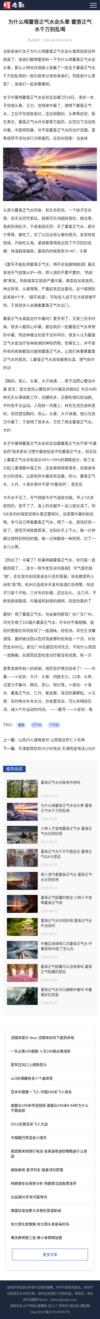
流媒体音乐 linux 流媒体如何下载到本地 (42, 1038)
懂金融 (85, 1306)
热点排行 (34, 40)
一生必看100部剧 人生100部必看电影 (41, 1051)
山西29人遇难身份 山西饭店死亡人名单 (51, 740)
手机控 (63, 1306)
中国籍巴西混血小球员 (29, 1138)
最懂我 (42, 1306)
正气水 (37, 725)
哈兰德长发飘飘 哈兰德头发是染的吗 (40, 1224)
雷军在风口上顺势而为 (29, 1065)
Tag (33, 1312)
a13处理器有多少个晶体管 (32, 1078)
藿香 (21, 725)
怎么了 (53, 1306)
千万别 (54, 725)
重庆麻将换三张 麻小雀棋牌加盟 (36, 1238)
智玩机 (74, 1306)
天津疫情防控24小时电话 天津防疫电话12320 (56, 748)
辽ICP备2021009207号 (54, 1312)
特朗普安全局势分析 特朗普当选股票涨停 (43, 1183)
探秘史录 (16, 1306)
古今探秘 (30, 1306)
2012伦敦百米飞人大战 (29, 1124)
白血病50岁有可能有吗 (29, 1197)
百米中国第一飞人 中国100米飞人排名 (41, 1092)
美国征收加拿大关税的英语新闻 (36, 1211)
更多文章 (50, 1255)
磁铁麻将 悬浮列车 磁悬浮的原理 (37, 1170)
